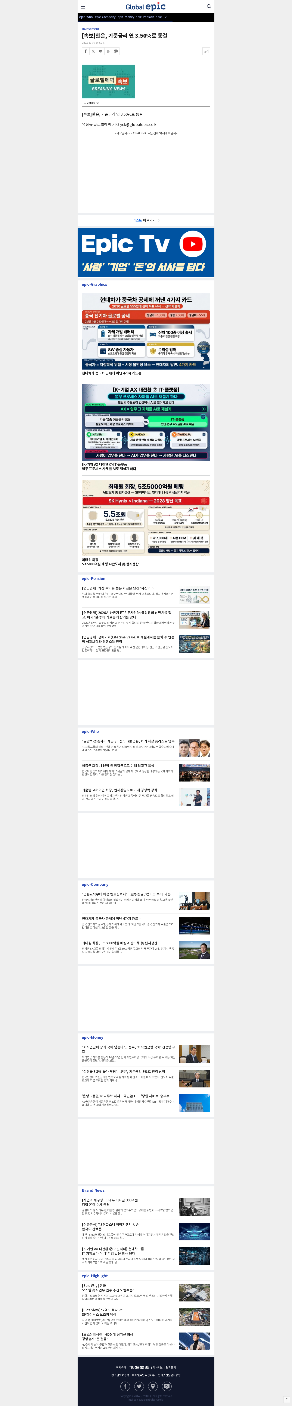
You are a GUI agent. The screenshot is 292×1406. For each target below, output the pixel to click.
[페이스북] (85, 51)
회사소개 (121, 1367)
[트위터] (93, 51)
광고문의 (171, 1367)
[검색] (209, 6)
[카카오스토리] (139, 1386)
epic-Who (86, 17)
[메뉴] (83, 6)
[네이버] (153, 1386)
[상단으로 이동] (286, 1399)
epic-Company (105, 17)
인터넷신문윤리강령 (169, 1375)
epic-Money (126, 17)
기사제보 (158, 1367)
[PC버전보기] (167, 1386)
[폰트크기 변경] (206, 51)
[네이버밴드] (108, 51)
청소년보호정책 (120, 1375)
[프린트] (115, 51)
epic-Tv (161, 17)
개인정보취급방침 (139, 1367)
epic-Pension (143, 17)
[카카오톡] (100, 51)
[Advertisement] (146, 172)
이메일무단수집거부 (143, 1375)
